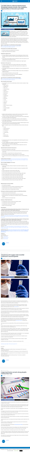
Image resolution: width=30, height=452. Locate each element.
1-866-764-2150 (6, 237)
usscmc (4, 10)
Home (1, 370)
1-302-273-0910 (5, 236)
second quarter (16, 306)
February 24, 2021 (9, 10)
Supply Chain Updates (5, 370)
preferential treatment (19, 320)
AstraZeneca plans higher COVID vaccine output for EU (9, 343)
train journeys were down (18, 424)
